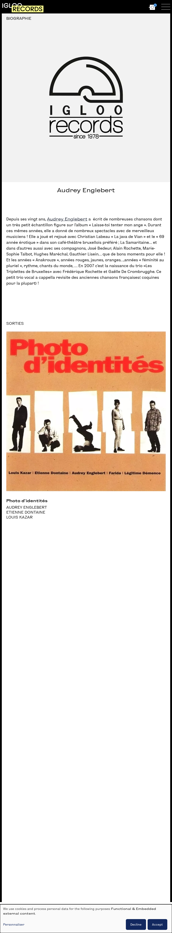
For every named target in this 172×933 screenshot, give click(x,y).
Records (28, 9)
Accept (157, 924)
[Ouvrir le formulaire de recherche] (111, 6)
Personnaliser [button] (13, 924)
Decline (136, 924)
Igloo (12, 5)
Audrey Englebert (67, 219)
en (139, 7)
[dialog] (86, 918)
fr (131, 7)
